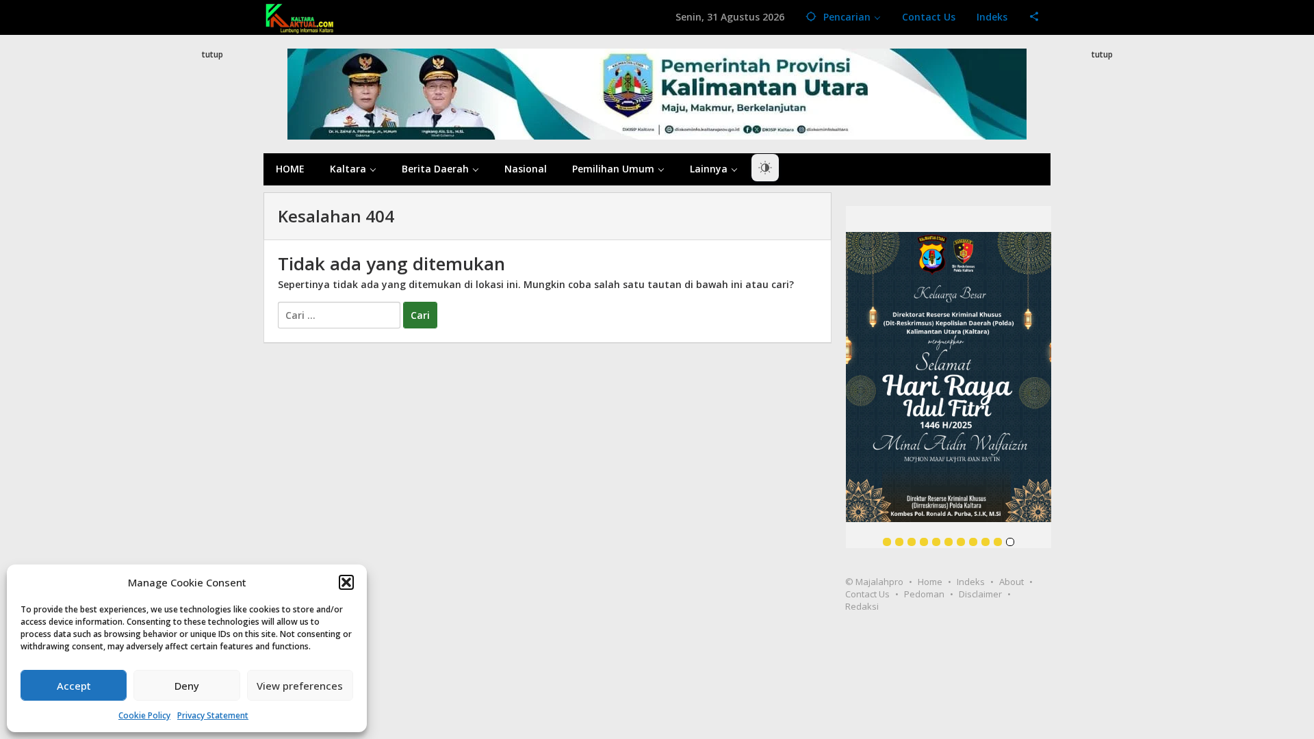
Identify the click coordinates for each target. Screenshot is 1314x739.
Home (930, 581)
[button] (346, 582)
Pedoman (924, 594)
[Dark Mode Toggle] (765, 167)
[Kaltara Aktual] (299, 16)
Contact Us (867, 594)
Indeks (971, 581)
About (1011, 581)
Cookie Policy (144, 715)
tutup (212, 54)
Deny (187, 685)
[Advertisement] (212, 311)
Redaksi (862, 606)
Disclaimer (980, 594)
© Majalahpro (874, 581)
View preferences (300, 685)
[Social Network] (1034, 17)
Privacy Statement (212, 715)
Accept (74, 685)
